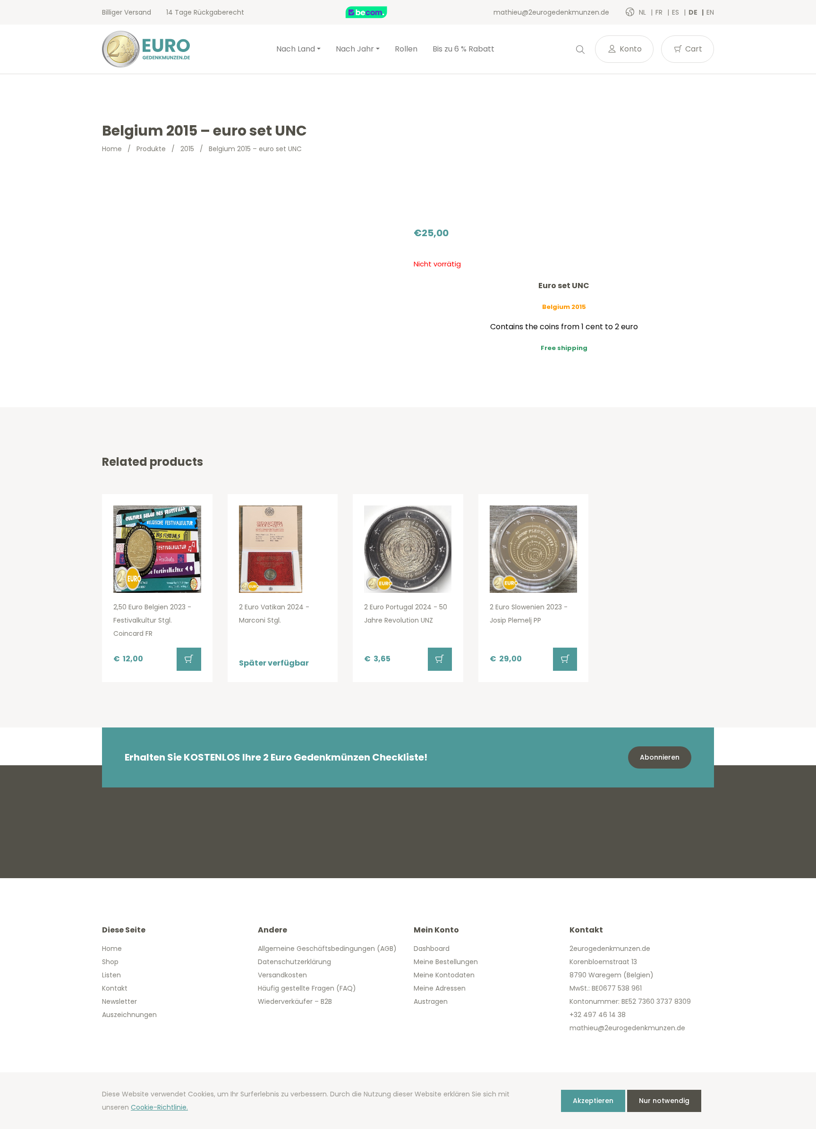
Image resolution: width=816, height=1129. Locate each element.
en (710, 12)
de (693, 12)
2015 (187, 149)
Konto (630, 48)
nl (643, 12)
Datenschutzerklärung (294, 961)
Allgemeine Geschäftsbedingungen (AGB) (327, 948)
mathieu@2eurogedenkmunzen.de (551, 12)
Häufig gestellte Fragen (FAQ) (307, 988)
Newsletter (119, 1001)
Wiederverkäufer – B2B (295, 1001)
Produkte (151, 149)
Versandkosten (282, 975)
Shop (110, 961)
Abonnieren (660, 757)
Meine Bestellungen (446, 961)
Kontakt (115, 988)
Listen (111, 975)
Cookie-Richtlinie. (159, 1107)
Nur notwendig (664, 1100)
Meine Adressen (440, 988)
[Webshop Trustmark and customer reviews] (376, 12)
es (676, 12)
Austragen (431, 1001)
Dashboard (432, 948)
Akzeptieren (593, 1100)
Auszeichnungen (129, 1014)
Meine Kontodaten (444, 975)
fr (659, 12)
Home (112, 149)
